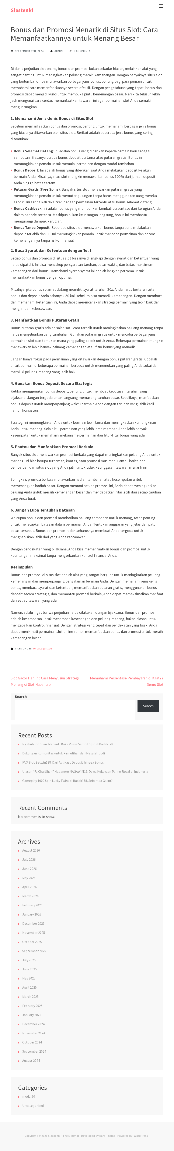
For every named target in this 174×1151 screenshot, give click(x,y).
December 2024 (33, 1024)
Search (21, 696)
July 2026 (29, 859)
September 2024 (34, 1051)
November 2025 (33, 932)
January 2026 (31, 914)
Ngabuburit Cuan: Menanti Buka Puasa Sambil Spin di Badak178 (67, 744)
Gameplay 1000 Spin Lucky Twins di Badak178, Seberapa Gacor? (67, 780)
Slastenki (22, 10)
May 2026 (28, 878)
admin (59, 50)
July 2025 (29, 960)
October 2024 (32, 1042)
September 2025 (34, 951)
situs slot (67, 132)
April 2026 (29, 887)
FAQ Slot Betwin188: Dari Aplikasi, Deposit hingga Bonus (63, 762)
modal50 (28, 1096)
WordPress (141, 1136)
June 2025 (29, 969)
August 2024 (31, 1060)
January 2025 (31, 1015)
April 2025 (29, 987)
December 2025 (33, 923)
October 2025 (32, 942)
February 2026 (32, 905)
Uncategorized (42, 648)
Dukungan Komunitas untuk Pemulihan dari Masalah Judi (63, 753)
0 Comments (82, 50)
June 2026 (29, 868)
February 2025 (32, 1006)
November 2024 (33, 1033)
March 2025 (30, 996)
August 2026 (31, 850)
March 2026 (30, 896)
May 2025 (28, 978)
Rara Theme (107, 1136)
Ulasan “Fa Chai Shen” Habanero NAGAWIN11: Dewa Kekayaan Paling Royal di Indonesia (85, 771)
